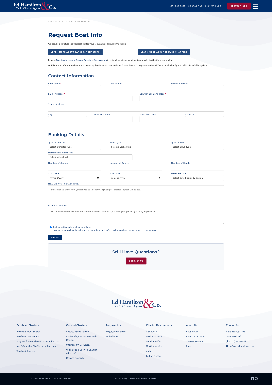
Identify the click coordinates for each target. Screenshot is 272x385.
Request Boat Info (235, 331)
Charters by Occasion (78, 345)
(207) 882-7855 (177, 6)
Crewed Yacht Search (77, 331)
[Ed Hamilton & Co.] (39, 6)
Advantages (192, 331)
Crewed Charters (76, 325)
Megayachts (113, 325)
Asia (148, 351)
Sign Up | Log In (215, 6)
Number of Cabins (119, 163)
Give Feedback (234, 336)
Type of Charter (56, 142)
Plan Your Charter (195, 336)
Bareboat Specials (26, 351)
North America (154, 346)
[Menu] (254, 6)
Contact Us (195, 6)
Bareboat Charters (27, 325)
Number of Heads (180, 163)
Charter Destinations (159, 325)
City (50, 114)
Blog (188, 346)
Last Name (116, 83)
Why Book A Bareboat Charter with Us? (37, 341)
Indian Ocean (153, 356)
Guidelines (112, 336)
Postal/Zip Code (148, 114)
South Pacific (153, 341)
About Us (191, 325)
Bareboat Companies (27, 336)
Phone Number (179, 83)
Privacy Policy (121, 378)
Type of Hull (177, 142)
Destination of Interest (60, 152)
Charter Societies (195, 341)
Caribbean (151, 331)
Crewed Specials (75, 358)
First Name (54, 83)
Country (189, 114)
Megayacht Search (116, 331)
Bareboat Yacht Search (28, 331)
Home (51, 22)
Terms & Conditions (138, 378)
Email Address (56, 94)
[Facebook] (253, 379)
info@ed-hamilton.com (241, 346)
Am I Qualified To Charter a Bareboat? (37, 346)
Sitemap (152, 378)
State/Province (102, 114)
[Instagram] (256, 379)
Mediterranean (154, 336)
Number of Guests (58, 163)
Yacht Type (115, 142)
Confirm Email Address (153, 94)
